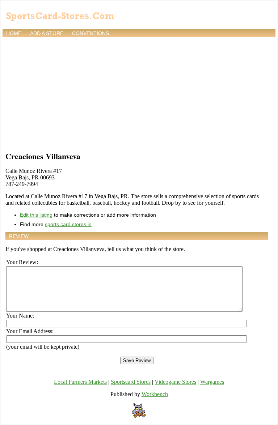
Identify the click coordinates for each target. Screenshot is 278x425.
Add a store (46, 33)
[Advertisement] (139, 93)
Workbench (155, 394)
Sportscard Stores (131, 382)
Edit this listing (36, 215)
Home (13, 33)
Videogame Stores (175, 382)
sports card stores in (68, 224)
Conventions (90, 33)
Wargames (212, 382)
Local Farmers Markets (80, 382)
